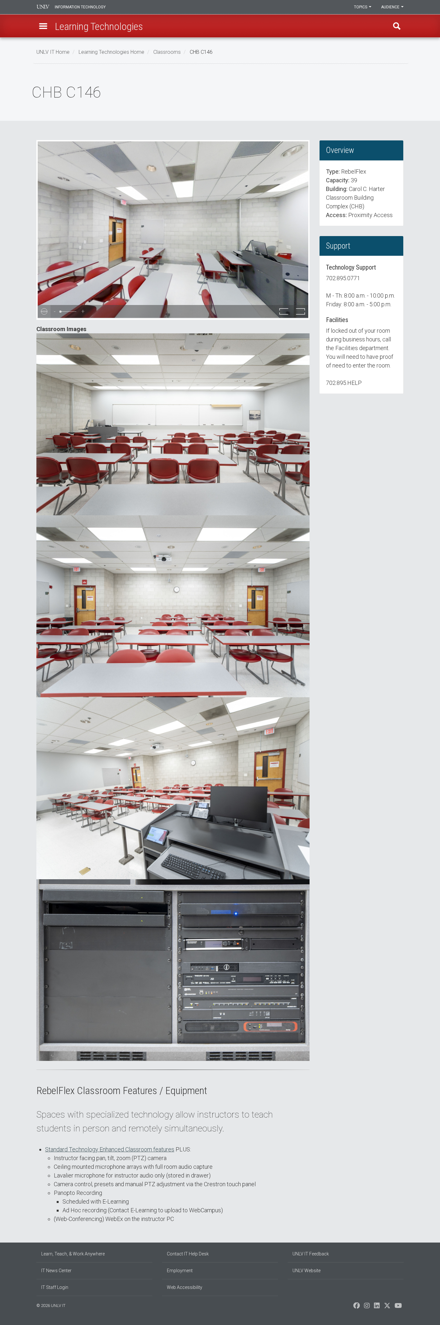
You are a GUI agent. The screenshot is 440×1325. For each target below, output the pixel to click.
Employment (180, 1270)
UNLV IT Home (53, 52)
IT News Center (56, 1270)
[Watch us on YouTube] (398, 1307)
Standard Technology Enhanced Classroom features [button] (109, 1149)
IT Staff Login (54, 1287)
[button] (43, 26)
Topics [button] (361, 7)
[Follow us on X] (387, 1307)
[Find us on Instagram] (366, 1307)
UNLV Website (306, 1270)
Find (396, 26)
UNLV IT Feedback (310, 1253)
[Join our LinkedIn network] (376, 1307)
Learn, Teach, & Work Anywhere (73, 1253)
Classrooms (167, 52)
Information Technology (80, 7)
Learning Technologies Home (111, 52)
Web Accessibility (184, 1287)
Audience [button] (390, 7)
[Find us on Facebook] (356, 1307)
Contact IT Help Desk (188, 1253)
